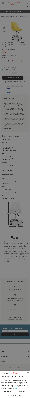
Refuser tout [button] (22, 391)
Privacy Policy (17, 388)
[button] (15, 395)
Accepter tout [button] (8, 391)
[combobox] (28, 372)
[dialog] (15, 384)
